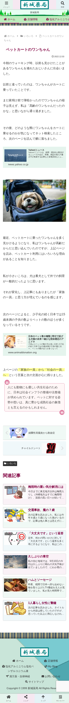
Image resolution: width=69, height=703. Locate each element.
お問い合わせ (52, 676)
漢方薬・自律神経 (19, 676)
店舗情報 (52, 660)
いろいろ (11, 463)
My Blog (52, 666)
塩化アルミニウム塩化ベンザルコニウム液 (19, 668)
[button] (61, 544)
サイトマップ (36, 681)
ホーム (19, 660)
